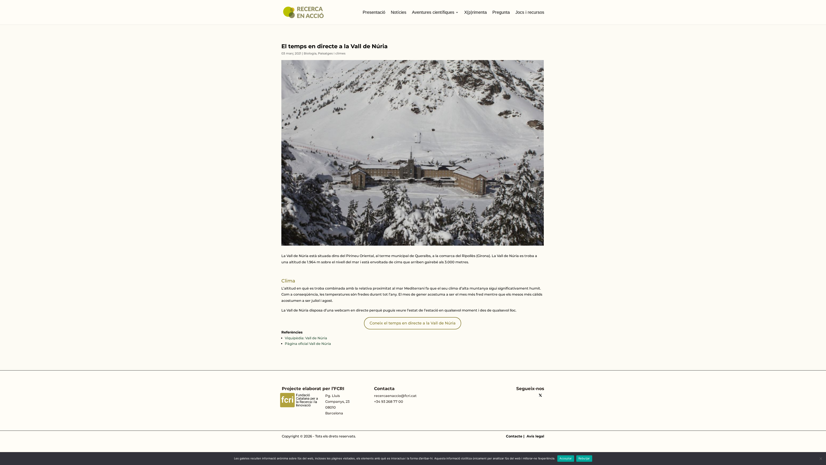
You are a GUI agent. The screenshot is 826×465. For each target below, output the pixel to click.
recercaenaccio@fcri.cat (395, 396)
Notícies (398, 12)
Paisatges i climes (331, 53)
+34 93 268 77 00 (388, 402)
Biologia (310, 53)
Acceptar (565, 458)
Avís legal (535, 436)
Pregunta (501, 12)
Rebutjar (584, 458)
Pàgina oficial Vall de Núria (308, 344)
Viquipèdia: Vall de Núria (306, 338)
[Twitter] (540, 396)
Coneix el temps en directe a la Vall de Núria (413, 323)
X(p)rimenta (475, 12)
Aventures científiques (433, 12)
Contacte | (516, 436)
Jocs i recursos (529, 12)
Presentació (374, 12)
